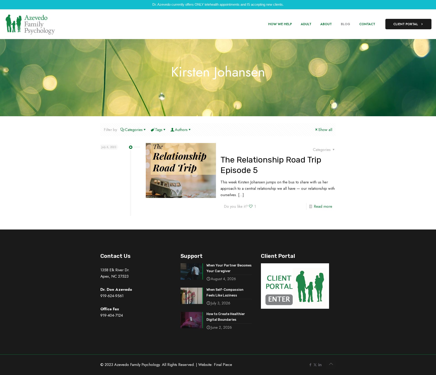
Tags (158, 129)
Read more (323, 206)
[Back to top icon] (331, 364)
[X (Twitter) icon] (315, 364)
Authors (181, 129)
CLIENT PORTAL (405, 24)
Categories (134, 129)
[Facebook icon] (310, 364)
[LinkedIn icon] (320, 364)
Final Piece (223, 364)
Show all (325, 129)
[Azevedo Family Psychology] (30, 24)
